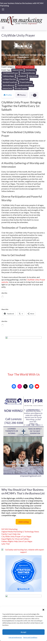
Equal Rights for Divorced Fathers (15, 539)
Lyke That (5, 544)
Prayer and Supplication (24, 67)
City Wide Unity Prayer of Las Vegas (16, 536)
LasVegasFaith (24, 79)
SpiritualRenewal (8, 85)
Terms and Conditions (30, 637)
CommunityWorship (28, 73)
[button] (43, 609)
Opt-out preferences (15, 637)
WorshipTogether (21, 88)
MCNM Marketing (9, 529)
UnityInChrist (7, 88)
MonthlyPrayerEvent (10, 82)
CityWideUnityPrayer (10, 73)
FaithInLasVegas (8, 76)
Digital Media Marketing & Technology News (20, 531)
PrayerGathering (26, 82)
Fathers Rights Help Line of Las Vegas (16, 541)
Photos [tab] (23, 95)
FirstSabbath (21, 76)
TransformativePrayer (25, 85)
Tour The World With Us (23, 374)
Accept (23, 632)
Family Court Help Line (10, 534)
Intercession (33, 76)
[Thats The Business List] (21, 20)
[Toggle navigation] (3, 9)
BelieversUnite (18, 70)
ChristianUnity (31, 70)
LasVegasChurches (9, 79)
